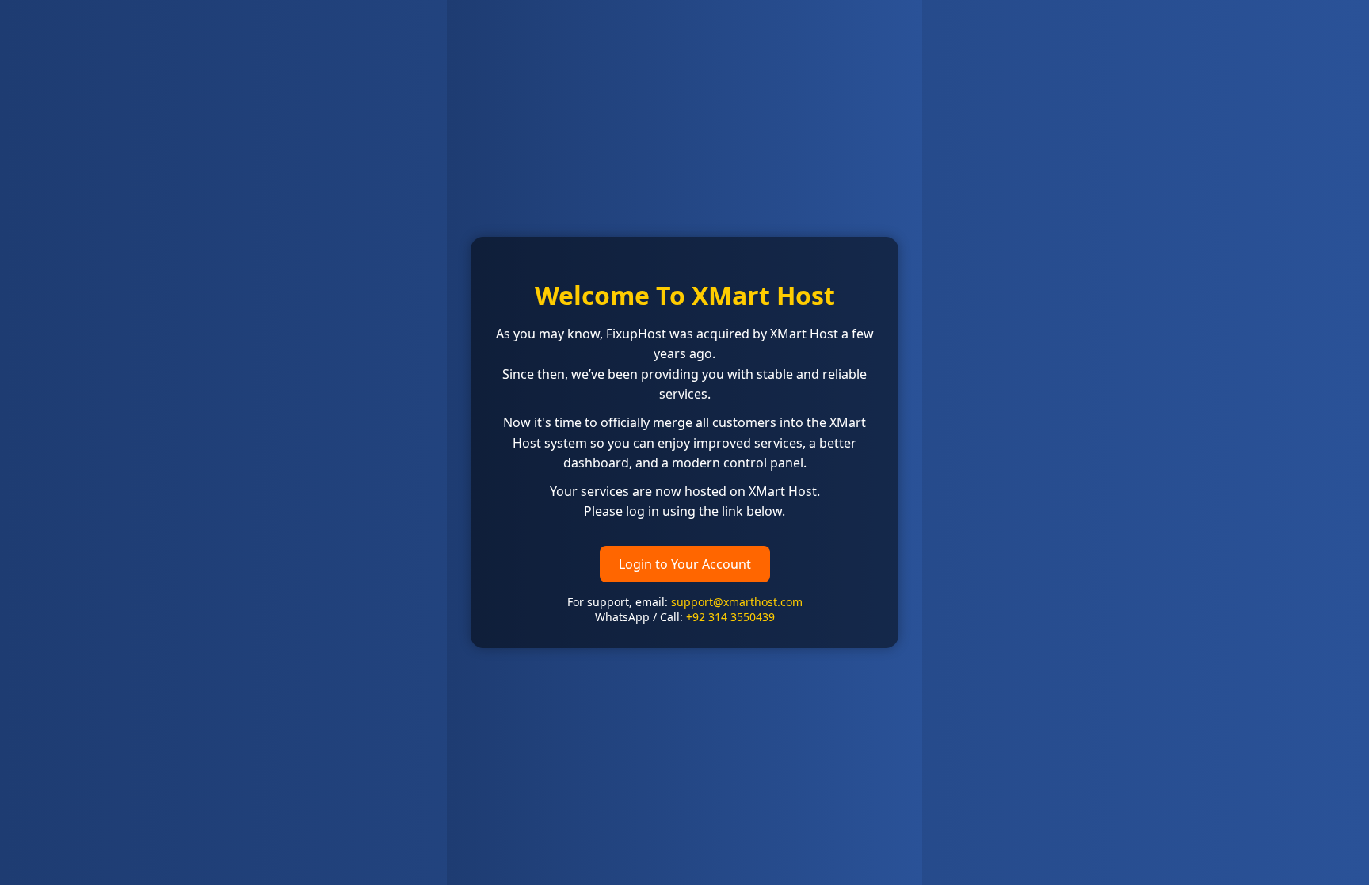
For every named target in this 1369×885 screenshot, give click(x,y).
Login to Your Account (685, 564)
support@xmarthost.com (737, 601)
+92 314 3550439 (730, 616)
